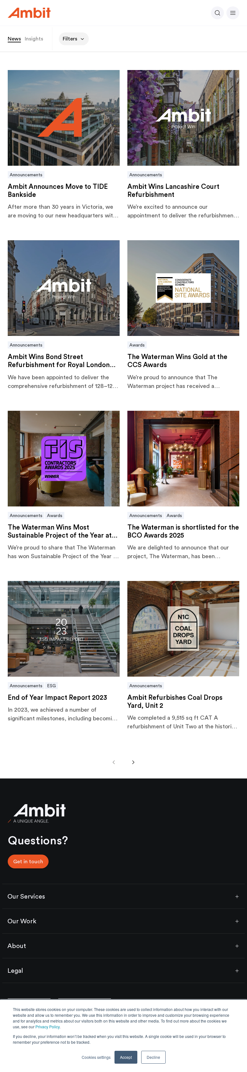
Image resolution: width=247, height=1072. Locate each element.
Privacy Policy (47, 1026)
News (14, 38)
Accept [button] (126, 1057)
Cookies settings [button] (96, 1057)
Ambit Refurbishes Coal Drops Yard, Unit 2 (175, 701)
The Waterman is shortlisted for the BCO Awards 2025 (183, 531)
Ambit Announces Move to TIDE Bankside (58, 190)
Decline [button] (153, 1057)
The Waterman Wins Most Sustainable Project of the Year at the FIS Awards (60, 531)
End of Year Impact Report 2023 (57, 697)
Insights (34, 38)
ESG (51, 685)
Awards (137, 344)
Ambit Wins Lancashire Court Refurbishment (173, 190)
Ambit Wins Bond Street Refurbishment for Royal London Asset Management (59, 361)
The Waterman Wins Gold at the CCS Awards (177, 360)
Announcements (26, 174)
